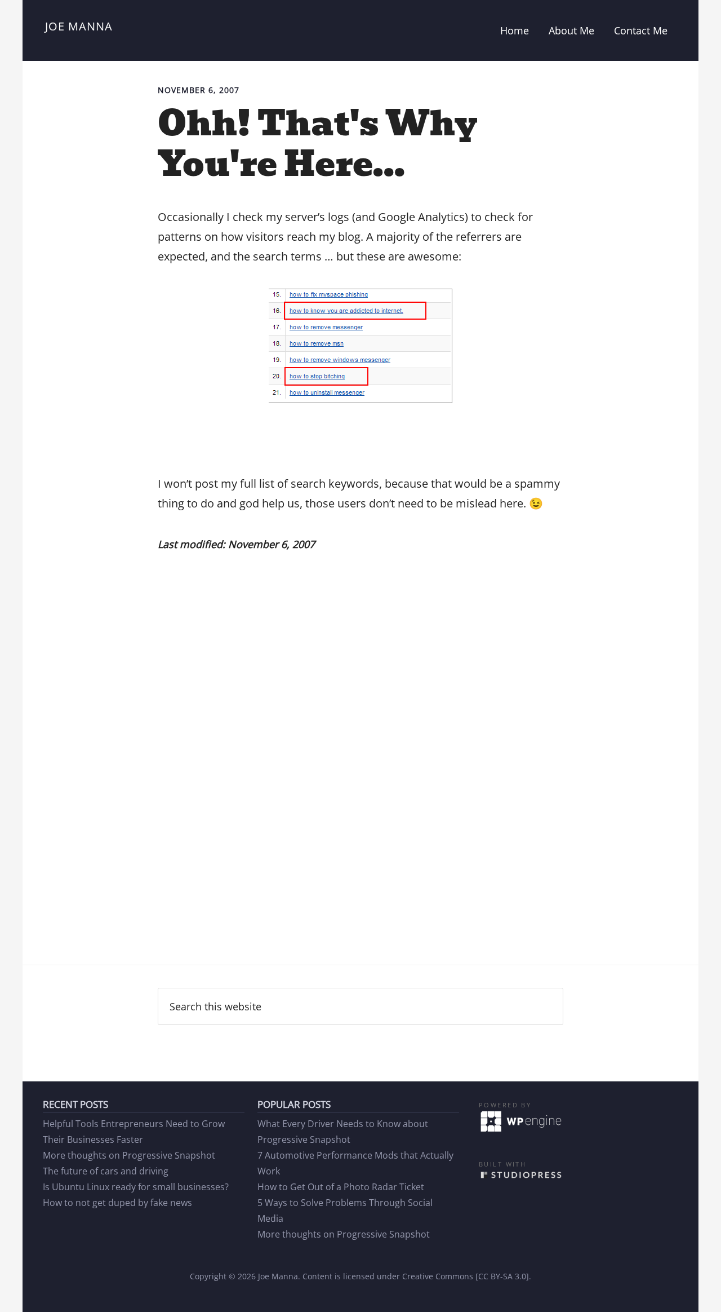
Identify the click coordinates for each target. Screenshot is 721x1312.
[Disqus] (360, 787)
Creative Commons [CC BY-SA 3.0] (465, 1276)
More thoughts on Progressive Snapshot (129, 1155)
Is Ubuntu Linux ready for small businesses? (136, 1187)
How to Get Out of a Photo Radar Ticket (340, 1187)
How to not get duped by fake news (117, 1202)
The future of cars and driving (105, 1171)
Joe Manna (79, 26)
